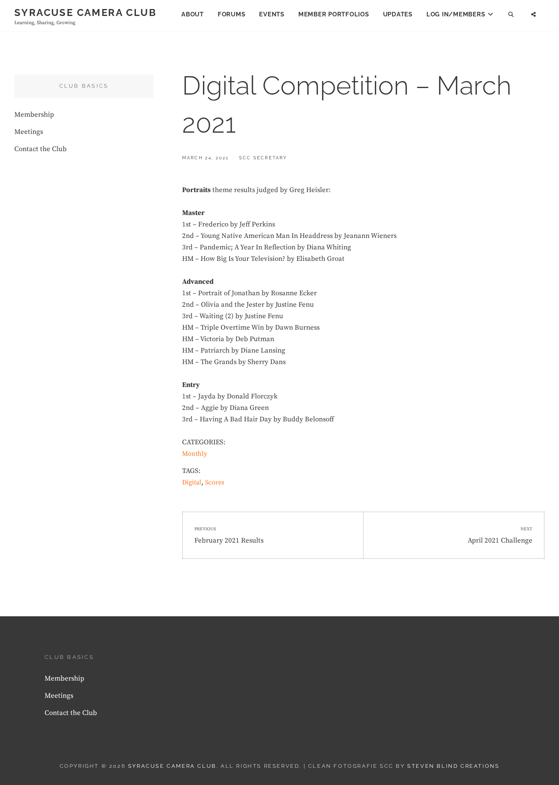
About (192, 14)
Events (271, 14)
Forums (232, 14)
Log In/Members (455, 14)
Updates (397, 14)
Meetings (28, 131)
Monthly (194, 454)
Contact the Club (40, 149)
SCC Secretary (263, 158)
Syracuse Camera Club (85, 12)
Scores (214, 482)
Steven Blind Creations (453, 766)
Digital (191, 482)
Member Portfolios (333, 14)
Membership (34, 114)
